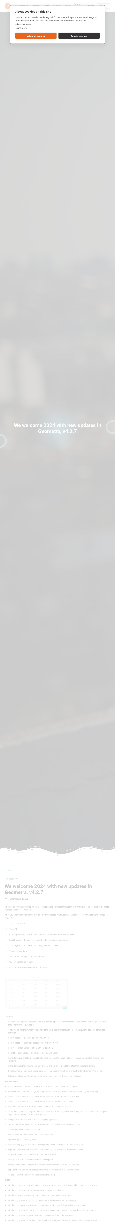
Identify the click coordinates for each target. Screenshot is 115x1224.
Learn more (21, 27)
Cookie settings (79, 36)
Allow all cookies (36, 36)
